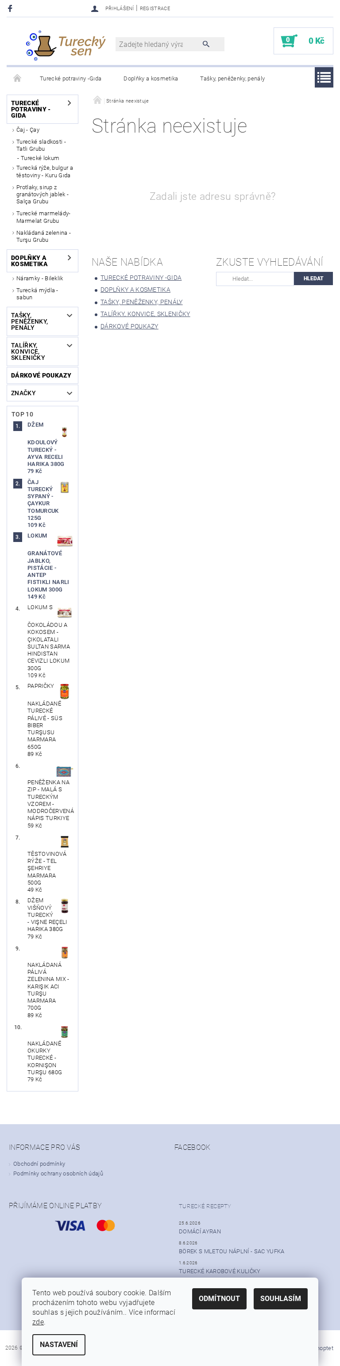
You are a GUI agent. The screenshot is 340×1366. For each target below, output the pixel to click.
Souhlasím (280, 1298)
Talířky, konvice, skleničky (28, 351)
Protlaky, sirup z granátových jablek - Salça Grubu (42, 194)
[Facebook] (11, 8)
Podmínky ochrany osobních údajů (58, 1173)
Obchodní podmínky (39, 1163)
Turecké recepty (205, 1206)
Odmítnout (219, 1298)
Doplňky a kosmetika (151, 78)
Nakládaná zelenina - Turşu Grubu (43, 236)
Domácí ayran (200, 1231)
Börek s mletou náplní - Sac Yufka (232, 1251)
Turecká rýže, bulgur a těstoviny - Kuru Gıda (44, 171)
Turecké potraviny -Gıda (70, 78)
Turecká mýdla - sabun (37, 294)
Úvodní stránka (18, 78)
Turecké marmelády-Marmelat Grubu (43, 217)
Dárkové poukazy (41, 375)
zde (38, 1322)
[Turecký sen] (65, 45)
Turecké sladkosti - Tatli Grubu (41, 145)
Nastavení (59, 1344)
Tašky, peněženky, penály (232, 78)
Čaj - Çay (27, 129)
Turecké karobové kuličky (220, 1271)
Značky (23, 393)
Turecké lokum (40, 158)
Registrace (155, 8)
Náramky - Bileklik (39, 278)
